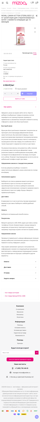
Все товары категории (12, 292)
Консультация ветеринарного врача (20, 359)
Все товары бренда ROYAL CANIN (15, 296)
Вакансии (20, 312)
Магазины (20, 314)
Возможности (20, 335)
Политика (20, 317)
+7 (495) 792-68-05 (21, 368)
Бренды (20, 343)
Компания (20, 306)
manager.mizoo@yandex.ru (21, 372)
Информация (20, 322)
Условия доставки (20, 330)
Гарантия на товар (20, 333)
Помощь (20, 325)
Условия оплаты (20, 327)
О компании (20, 309)
